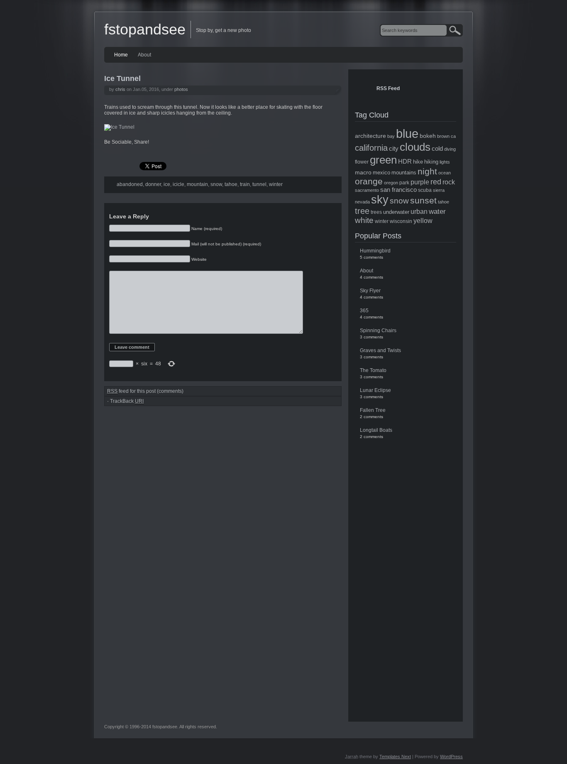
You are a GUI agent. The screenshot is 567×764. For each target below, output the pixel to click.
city (393, 148)
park (404, 183)
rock (448, 182)
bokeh (428, 135)
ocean (444, 172)
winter (276, 184)
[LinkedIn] (143, 152)
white (364, 220)
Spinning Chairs (378, 330)
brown (443, 136)
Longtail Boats (376, 430)
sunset (423, 200)
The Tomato (373, 370)
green (383, 160)
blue (407, 133)
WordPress (451, 756)
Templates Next (395, 756)
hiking (431, 162)
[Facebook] (112, 152)
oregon (391, 182)
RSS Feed (388, 88)
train (245, 184)
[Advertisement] (405, 577)
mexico (381, 172)
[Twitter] (127, 152)
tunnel (259, 184)
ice (167, 184)
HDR (405, 161)
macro (363, 172)
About (144, 55)
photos (181, 89)
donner (153, 184)
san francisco (398, 189)
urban (419, 211)
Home (121, 55)
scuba (425, 190)
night (427, 171)
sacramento (367, 190)
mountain (197, 184)
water (437, 211)
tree (362, 210)
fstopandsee (145, 29)
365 (364, 310)
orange (369, 181)
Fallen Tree (373, 410)
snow (216, 184)
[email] (159, 152)
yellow (423, 220)
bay (391, 136)
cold (437, 148)
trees (376, 212)
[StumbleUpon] (175, 152)
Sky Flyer (370, 291)
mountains (403, 172)
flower (362, 161)
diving (450, 149)
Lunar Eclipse (375, 390)
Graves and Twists (380, 350)
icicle (178, 184)
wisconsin (401, 221)
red (435, 181)
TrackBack (127, 401)
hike (418, 162)
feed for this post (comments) (145, 391)
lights (445, 161)
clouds (415, 147)
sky (380, 199)
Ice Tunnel (122, 78)
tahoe (231, 184)
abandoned (130, 184)
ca (453, 136)
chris (120, 89)
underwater (396, 212)
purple (420, 182)
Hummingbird (375, 251)
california (371, 147)
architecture (370, 135)
